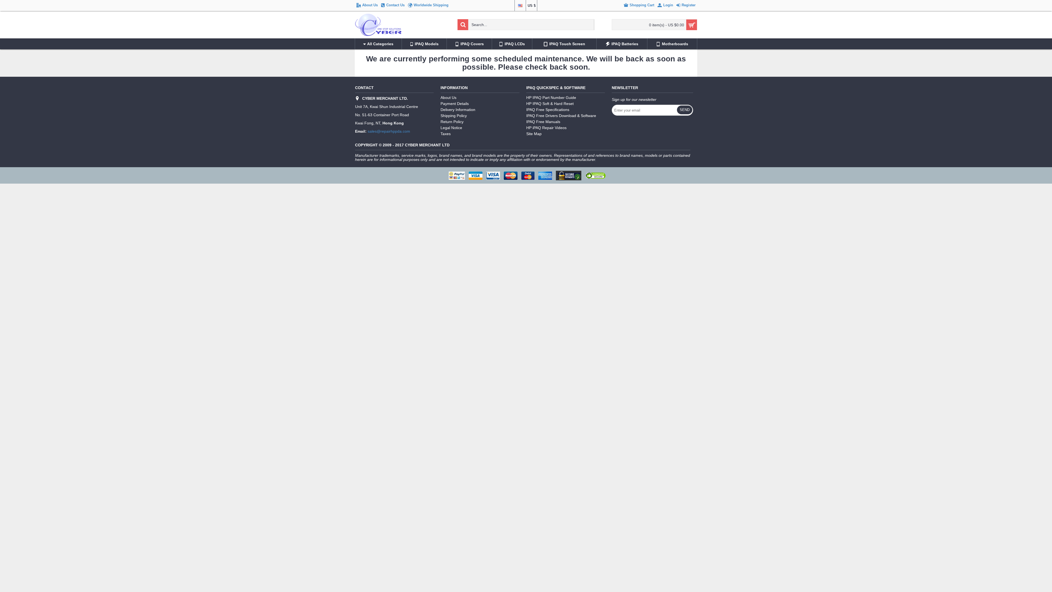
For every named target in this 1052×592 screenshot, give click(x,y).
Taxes (446, 134)
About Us (448, 97)
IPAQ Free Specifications (547, 109)
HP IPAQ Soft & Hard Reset (550, 103)
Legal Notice (451, 128)
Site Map (534, 134)
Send (685, 110)
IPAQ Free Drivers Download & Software (561, 115)
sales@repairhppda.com (389, 131)
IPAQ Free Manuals (543, 121)
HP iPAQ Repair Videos (546, 128)
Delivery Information (458, 109)
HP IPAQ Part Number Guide (551, 97)
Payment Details (455, 103)
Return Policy (452, 121)
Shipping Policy (454, 115)
